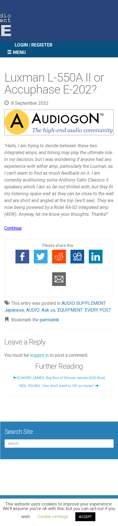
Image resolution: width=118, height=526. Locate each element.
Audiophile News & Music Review (59, 20)
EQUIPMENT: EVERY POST (84, 310)
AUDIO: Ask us (40, 310)
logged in (39, 355)
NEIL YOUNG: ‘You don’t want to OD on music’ (57, 386)
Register (41, 45)
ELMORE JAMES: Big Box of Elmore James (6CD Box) (61, 378)
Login (21, 45)
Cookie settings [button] (53, 516)
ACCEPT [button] (85, 517)
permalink (49, 320)
